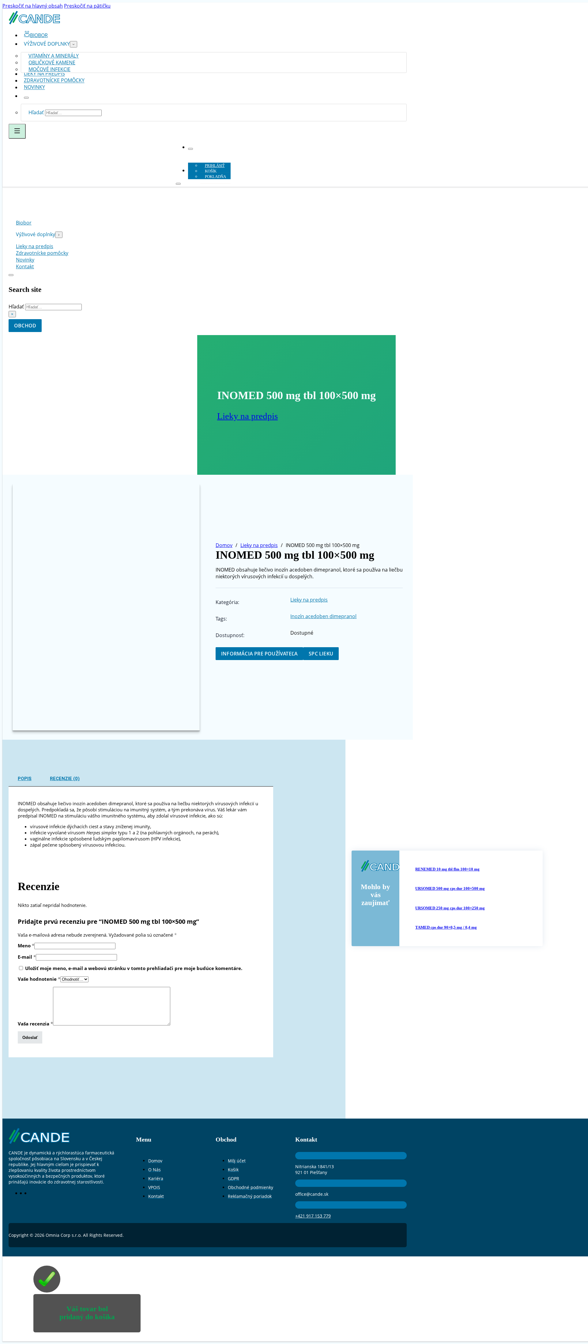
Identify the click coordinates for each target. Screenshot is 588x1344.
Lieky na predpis (247, 416)
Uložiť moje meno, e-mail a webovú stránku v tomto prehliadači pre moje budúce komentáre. (133, 968)
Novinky (34, 87)
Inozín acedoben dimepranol (323, 616)
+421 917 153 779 (313, 1216)
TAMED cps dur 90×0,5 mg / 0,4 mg (446, 927)
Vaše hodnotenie (39, 979)
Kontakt (25, 266)
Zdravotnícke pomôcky (54, 80)
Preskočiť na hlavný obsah (32, 5)
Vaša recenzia (35, 1024)
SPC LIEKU (321, 653)
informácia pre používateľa (259, 653)
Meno (26, 945)
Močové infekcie (49, 69)
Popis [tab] (25, 778)
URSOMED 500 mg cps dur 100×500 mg (450, 888)
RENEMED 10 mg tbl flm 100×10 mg (447, 869)
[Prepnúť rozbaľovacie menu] (73, 44)
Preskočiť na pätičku (87, 5)
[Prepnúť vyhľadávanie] (11, 275)
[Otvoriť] (17, 131)
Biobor (24, 222)
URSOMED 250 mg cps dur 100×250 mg (450, 908)
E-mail (27, 957)
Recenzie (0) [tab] (65, 778)
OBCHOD (25, 325)
